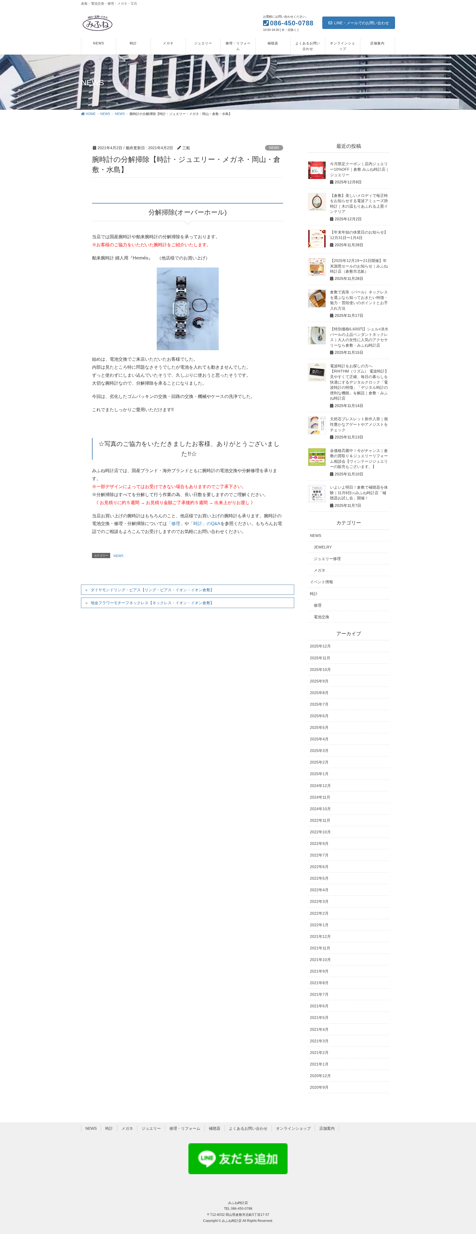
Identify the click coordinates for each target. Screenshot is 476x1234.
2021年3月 (319, 1041)
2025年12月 (320, 646)
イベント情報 (321, 582)
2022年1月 (319, 925)
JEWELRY (323, 547)
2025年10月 (320, 669)
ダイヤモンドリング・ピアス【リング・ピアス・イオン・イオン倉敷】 (152, 590)
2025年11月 (320, 658)
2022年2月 (319, 913)
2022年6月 (319, 866)
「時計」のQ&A (204, 523)
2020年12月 (320, 1076)
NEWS (274, 148)
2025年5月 (319, 727)
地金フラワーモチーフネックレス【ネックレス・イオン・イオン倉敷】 (152, 603)
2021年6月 (319, 1006)
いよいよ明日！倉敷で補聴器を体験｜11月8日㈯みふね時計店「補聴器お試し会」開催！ (359, 492)
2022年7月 (319, 855)
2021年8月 (319, 983)
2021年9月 (319, 971)
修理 (317, 605)
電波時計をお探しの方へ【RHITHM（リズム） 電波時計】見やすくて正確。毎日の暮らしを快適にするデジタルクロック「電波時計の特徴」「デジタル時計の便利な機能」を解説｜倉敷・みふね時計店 (359, 382)
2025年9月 (319, 681)
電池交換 (321, 617)
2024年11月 (320, 797)
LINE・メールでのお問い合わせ (361, 23)
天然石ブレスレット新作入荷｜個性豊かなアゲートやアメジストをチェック (359, 424)
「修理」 (176, 523)
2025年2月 (319, 762)
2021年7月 (319, 994)
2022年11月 (320, 820)
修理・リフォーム (184, 1128)
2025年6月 (319, 716)
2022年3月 (319, 901)
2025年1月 (319, 774)
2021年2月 (319, 1052)
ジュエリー (151, 1128)
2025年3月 (319, 750)
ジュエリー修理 (327, 558)
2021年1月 (319, 1064)
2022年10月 (320, 832)
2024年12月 (320, 785)
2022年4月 (319, 890)
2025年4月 (319, 739)
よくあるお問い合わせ (248, 1128)
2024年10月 (320, 809)
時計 (314, 593)
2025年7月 (319, 704)
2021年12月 (320, 936)
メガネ (319, 570)
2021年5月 (319, 1017)
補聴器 (214, 1128)
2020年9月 (319, 1087)
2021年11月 (320, 948)
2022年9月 (319, 843)
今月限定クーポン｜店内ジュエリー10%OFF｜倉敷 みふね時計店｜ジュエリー (359, 169)
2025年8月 (319, 692)
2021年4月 (319, 1029)
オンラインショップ (293, 1128)
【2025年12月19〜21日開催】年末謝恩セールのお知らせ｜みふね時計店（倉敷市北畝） (359, 266)
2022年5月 (319, 878)
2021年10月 (320, 959)
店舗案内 (327, 1128)
